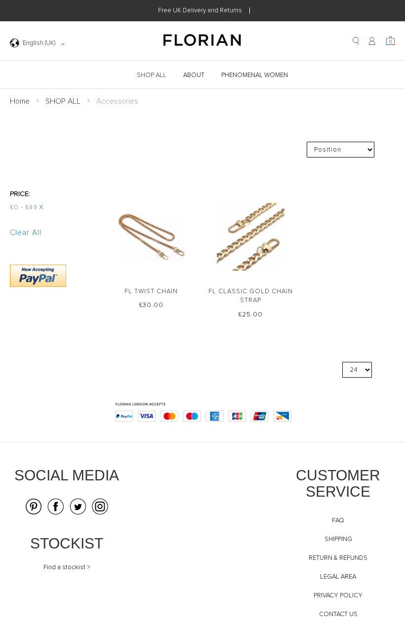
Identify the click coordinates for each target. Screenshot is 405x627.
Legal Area (338, 577)
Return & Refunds (338, 558)
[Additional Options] (38, 285)
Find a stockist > (66, 567)
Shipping (338, 539)
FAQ (338, 520)
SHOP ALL (63, 101)
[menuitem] (152, 75)
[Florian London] (202, 41)
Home (20, 101)
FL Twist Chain (151, 291)
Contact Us (338, 614)
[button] (39, 44)
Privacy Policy (338, 595)
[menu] (202, 75)
